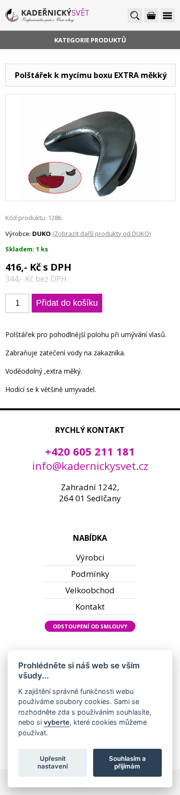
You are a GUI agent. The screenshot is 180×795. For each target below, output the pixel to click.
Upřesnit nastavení (52, 762)
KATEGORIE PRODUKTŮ (90, 40)
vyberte (57, 722)
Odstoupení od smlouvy (90, 626)
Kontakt (90, 606)
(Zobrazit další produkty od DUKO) (101, 233)
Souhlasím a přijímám (127, 762)
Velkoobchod (90, 590)
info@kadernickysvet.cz (90, 465)
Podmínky (90, 573)
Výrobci (90, 557)
